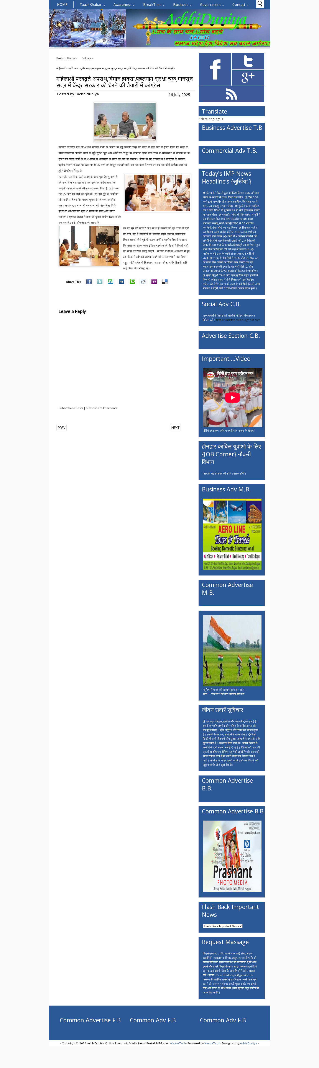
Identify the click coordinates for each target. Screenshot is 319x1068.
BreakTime (152, 4)
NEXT (175, 427)
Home (62, 4)
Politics (86, 58)
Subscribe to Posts (71, 408)
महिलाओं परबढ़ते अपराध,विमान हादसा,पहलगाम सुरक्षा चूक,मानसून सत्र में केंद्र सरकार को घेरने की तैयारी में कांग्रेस (124, 82)
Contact (238, 4)
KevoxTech (178, 1043)
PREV (61, 427)
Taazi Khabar (91, 4)
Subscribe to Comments (101, 408)
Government (210, 4)
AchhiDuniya (248, 1043)
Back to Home (65, 58)
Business (180, 4)
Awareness (122, 4)
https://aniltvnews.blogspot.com (238, 320)
